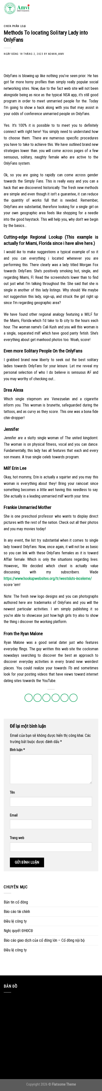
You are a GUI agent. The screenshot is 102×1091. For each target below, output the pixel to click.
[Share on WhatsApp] (29, 698)
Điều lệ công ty (15, 921)
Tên (12, 792)
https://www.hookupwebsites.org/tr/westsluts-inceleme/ (48, 578)
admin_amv (56, 54)
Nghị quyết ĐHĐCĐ (18, 930)
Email (14, 815)
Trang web (17, 838)
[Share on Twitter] (46, 698)
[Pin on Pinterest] (64, 698)
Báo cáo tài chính (17, 911)
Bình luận (17, 750)
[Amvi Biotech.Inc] (28, 8)
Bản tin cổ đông (16, 902)
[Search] (87, 8)
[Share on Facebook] (37, 698)
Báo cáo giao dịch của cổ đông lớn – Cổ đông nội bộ (44, 940)
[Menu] (95, 8)
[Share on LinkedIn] (73, 698)
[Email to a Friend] (55, 698)
